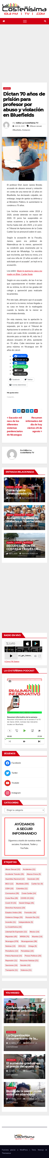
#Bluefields (17, 130)
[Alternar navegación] (24, 21)
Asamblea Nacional (14, 879)
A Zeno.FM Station (12, 661)
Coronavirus (12, 893)
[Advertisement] (24, 56)
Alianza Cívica (34, 874)
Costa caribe (29, 893)
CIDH (9, 889)
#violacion (26, 130)
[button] (45, 21)
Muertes (37, 936)
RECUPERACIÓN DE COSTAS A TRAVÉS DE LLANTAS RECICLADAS (23, 549)
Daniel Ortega (26, 903)
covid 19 (10, 903)
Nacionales (11, 1032)
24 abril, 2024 (15, 1015)
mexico (34, 932)
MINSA (24, 936)
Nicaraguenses (29, 941)
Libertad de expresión (16, 932)
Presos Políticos (33, 956)
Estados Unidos (13, 912)
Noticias (10, 946)
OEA (22, 946)
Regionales (28, 542)
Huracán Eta (32, 917)
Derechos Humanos (15, 908)
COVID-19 (27, 898)
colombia (22, 889)
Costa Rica (11, 898)
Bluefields (22, 884)
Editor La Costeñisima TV (27, 123)
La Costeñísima (13, 927)
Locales (7, 88)
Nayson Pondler (30, 498)
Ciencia (9, 514)
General (10, 487)
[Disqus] (24, 597)
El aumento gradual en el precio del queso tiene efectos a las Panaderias (24, 1066)
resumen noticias (29, 960)
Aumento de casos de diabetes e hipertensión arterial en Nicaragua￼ (23, 521)
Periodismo (11, 951)
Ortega (32, 946)
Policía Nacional (13, 956)
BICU (9, 884)
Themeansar (6, 1153)
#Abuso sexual (35, 126)
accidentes (29, 869)
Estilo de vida (19, 514)
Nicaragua (11, 941)
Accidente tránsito (14, 874)
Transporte (11, 970)
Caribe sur (37, 884)
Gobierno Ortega (14, 917)
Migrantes (11, 936)
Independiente (26, 922)
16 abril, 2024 (15, 1043)
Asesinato (33, 879)
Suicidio (25, 965)
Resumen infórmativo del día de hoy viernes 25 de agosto (34, 424)
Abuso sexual (12, 869)
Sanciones (11, 965)
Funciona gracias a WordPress (16, 1150)
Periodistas (27, 951)
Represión (11, 960)
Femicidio (30, 912)
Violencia (26, 970)
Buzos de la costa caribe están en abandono (24, 1092)
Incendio (10, 922)
